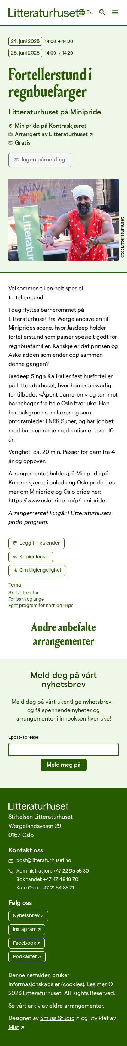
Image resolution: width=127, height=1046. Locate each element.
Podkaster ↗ (27, 956)
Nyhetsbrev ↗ (28, 915)
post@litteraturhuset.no (43, 860)
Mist (13, 1027)
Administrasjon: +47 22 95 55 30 (52, 871)
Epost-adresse (23, 737)
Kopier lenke (33, 556)
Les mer (97, 984)
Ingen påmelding (43, 160)
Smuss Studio (57, 1018)
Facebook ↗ (26, 943)
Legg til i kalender (39, 543)
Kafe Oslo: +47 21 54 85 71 (45, 887)
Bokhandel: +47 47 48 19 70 (47, 879)
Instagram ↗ (27, 929)
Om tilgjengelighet (40, 570)
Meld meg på (64, 765)
